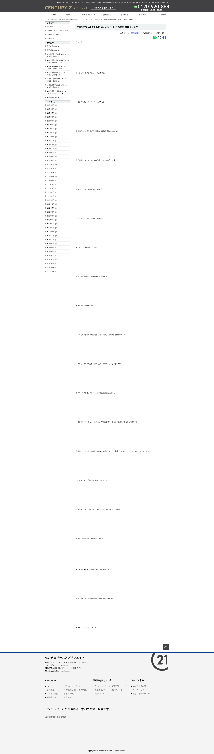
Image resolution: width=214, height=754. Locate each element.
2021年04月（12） (53, 263)
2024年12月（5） (52, 141)
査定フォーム (116, 690)
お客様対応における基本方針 (76, 690)
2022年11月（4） (52, 204)
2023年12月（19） (53, 184)
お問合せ (124, 15)
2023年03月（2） (52, 200)
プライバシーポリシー (73, 686)
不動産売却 (97, 19)
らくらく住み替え (140, 686)
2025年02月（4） (52, 133)
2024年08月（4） (52, 156)
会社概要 (142, 15)
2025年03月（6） (52, 129)
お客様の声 (51, 697)
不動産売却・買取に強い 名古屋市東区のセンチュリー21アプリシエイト (71, 19)
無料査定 (107, 15)
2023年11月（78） (53, 188)
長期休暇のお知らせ (53, 50)
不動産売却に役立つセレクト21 (57, 30)
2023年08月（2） (52, 196)
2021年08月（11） (53, 248)
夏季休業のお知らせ (53, 97)
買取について (100, 690)
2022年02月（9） (52, 228)
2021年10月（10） (53, 240)
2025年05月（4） (52, 121)
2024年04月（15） (53, 172)
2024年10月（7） (52, 149)
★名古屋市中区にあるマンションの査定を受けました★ (58, 55)
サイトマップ (69, 694)
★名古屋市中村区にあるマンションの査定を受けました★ (58, 92)
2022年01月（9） (52, 232)
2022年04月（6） (52, 220)
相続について (100, 694)
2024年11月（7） (52, 145)
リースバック (138, 690)
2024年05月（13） (53, 168)
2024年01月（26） (53, 180)
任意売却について (118, 686)
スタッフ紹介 (160, 15)
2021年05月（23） (53, 259)
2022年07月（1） (52, 208)
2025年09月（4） (52, 105)
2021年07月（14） (53, 251)
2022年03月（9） (52, 224)
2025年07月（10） (53, 113)
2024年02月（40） (53, 176)
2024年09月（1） (52, 153)
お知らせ (50, 26)
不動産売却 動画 (53, 34)
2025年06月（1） (52, 117)
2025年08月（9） (52, 109)
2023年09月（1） (52, 192)
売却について (100, 686)
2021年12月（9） (52, 236)
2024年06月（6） (52, 164)
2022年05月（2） (52, 216)
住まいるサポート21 (141, 694)
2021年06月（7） (52, 255)
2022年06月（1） (52, 212)
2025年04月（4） (52, 125)
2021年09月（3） (52, 244)
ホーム (54, 15)
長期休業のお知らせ (53, 46)
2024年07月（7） (52, 160)
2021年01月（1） (52, 267)
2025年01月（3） (52, 137)
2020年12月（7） (52, 271)
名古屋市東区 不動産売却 (55, 717)
